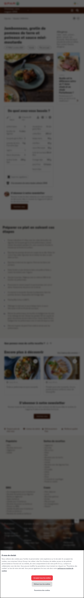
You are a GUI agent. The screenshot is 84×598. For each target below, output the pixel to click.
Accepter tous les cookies (42, 578)
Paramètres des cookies (42, 590)
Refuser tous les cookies (42, 584)
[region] (42, 574)
